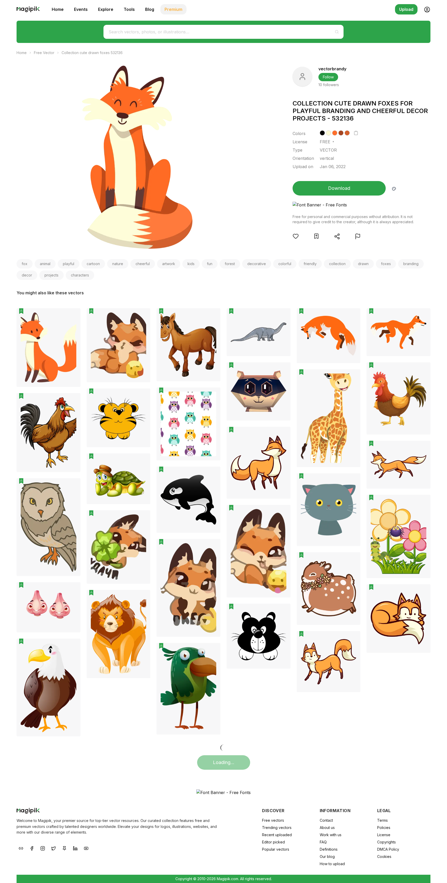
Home (58, 9)
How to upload (332, 864)
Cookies (384, 856)
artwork (168, 263)
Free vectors (273, 820)
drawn (363, 263)
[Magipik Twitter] (53, 848)
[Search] (337, 32)
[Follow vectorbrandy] (302, 76)
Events (81, 9)
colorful (284, 263)
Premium (173, 9)
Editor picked (273, 842)
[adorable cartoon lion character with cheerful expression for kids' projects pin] (142, 396)
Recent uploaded (277, 835)
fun (209, 263)
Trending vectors (277, 827)
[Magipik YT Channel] (86, 848)
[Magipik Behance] (21, 848)
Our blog (327, 856)
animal (45, 263)
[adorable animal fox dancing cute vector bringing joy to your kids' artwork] (258, 551)
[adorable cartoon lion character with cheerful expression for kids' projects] (118, 418)
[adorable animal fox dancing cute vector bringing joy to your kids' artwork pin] (282, 512)
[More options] (73, 389)
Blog (149, 9)
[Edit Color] (394, 188)
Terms (382, 820)
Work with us (330, 835)
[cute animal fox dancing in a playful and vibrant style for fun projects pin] (212, 546)
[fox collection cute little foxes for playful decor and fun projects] (328, 335)
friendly (310, 263)
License (383, 835)
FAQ (323, 842)
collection (337, 263)
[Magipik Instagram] (42, 848)
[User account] (425, 9)
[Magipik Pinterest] (64, 848)
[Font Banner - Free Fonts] (353, 205)
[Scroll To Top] (436, 873)
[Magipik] (28, 9)
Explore (105, 9)
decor (27, 275)
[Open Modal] (296, 236)
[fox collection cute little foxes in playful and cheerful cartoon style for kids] (398, 332)
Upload (406, 9)
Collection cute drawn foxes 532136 (92, 52)
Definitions (329, 849)
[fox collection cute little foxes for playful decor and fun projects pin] (352, 316)
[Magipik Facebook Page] (31, 848)
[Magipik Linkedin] (75, 848)
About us (327, 827)
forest (230, 263)
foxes (386, 263)
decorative (256, 263)
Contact (326, 820)
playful (68, 263)
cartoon (93, 263)
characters (80, 275)
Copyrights (386, 842)
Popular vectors (275, 849)
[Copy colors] (356, 133)
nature (117, 263)
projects (51, 275)
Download (339, 188)
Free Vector (44, 52)
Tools (129, 9)
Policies (383, 827)
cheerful (143, 263)
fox (24, 263)
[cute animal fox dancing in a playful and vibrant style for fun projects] (188, 588)
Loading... (223, 762)
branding (411, 263)
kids (191, 263)
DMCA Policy (388, 849)
